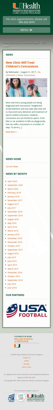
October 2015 (14, 246)
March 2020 (13, 189)
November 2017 (15, 200)
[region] (26, 310)
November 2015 (15, 242)
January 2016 (13, 234)
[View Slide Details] (26, 310)
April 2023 (12, 181)
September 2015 (15, 249)
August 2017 (13, 204)
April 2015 (12, 265)
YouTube (26, 364)
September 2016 (15, 215)
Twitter (26, 361)
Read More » (11, 132)
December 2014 (15, 272)
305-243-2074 (26, 22)
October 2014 (14, 276)
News (20, 75)
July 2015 (12, 257)
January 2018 (13, 196)
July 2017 (12, 208)
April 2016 (12, 227)
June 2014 (12, 287)
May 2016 (12, 223)
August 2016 (13, 219)
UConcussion (29, 75)
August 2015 (13, 253)
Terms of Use (26, 367)
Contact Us (26, 358)
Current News (12, 166)
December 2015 (15, 238)
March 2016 (13, 230)
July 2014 (12, 284)
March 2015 (13, 268)
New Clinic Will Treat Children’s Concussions (22, 64)
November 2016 (15, 211)
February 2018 (14, 192)
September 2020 (15, 185)
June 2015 (12, 261)
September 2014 (15, 280)
